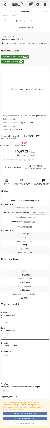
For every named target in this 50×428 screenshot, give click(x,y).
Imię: (8, 329)
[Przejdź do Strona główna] (2, 43)
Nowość (41, 21)
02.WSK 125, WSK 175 (16, 43)
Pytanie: (9, 344)
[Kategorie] (45, 4)
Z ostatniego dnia (23, 21)
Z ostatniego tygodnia (25, 27)
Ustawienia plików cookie (25, 423)
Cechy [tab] (6, 184)
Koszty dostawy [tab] (22, 184)
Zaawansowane (10, 21)
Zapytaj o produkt (28, 160)
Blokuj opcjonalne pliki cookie (25, 418)
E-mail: (8, 314)
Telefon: (20, 385)
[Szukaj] (46, 14)
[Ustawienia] (37, 4)
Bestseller (34, 21)
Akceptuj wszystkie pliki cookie (25, 413)
